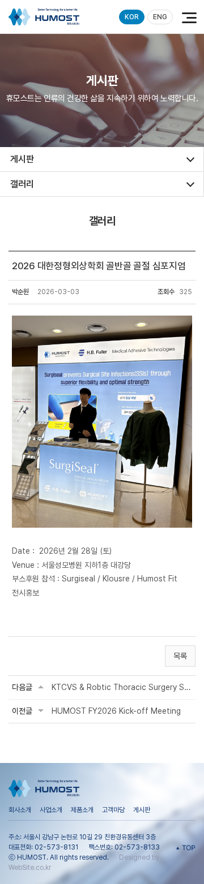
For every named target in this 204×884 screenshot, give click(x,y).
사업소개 (51, 810)
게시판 (141, 810)
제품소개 (82, 810)
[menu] (187, 17)
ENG (160, 17)
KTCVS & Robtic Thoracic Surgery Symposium (122, 687)
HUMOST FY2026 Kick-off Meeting (116, 710)
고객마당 (113, 810)
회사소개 (19, 810)
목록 (180, 656)
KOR (132, 17)
